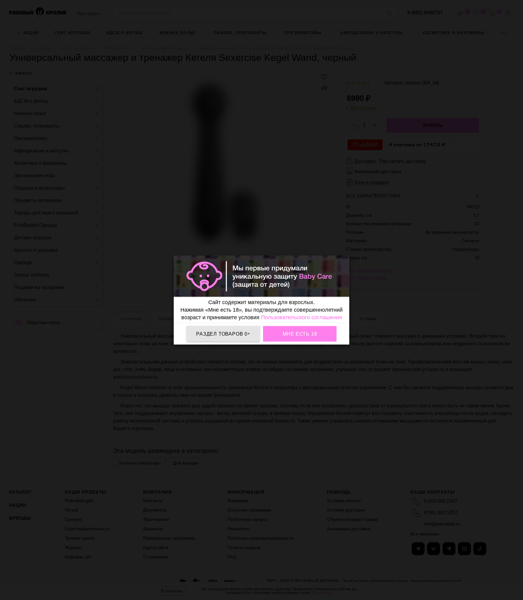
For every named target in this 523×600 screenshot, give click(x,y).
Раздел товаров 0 (223, 333)
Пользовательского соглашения (301, 317)
